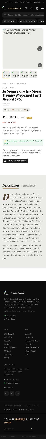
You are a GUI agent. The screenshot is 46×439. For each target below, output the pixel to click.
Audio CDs (8, 337)
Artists (6, 358)
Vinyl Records (9, 334)
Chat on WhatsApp (13, 383)
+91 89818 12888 (12, 380)
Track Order (10, 319)
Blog (26, 354)
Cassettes (8, 341)
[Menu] (42, 8)
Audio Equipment (10, 348)
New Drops (8, 354)
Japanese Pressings (27, 21)
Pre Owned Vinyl (22, 83)
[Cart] (36, 8)
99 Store (7, 351)
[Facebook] (6, 393)
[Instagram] (12, 393)
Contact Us (29, 337)
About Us (28, 334)
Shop (11, 83)
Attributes (29, 185)
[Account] (31, 8)
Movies (6, 344)
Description (11, 185)
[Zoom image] (40, 65)
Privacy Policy (30, 351)
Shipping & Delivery (32, 341)
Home (4, 83)
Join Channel (11, 315)
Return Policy (29, 344)
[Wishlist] (25, 8)
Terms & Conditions (32, 348)
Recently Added (9, 21)
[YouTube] (17, 393)
